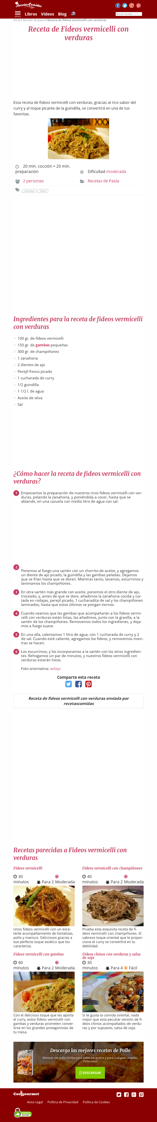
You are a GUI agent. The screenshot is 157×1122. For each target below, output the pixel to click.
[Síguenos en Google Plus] (134, 1094)
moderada (116, 171)
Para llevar (29, 190)
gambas (43, 345)
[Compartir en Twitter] (68, 685)
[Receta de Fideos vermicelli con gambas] (44, 1011)
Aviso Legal (35, 1102)
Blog (62, 14)
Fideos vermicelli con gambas (38, 954)
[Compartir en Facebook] (78, 685)
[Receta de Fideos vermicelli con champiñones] (113, 925)
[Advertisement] (78, 69)
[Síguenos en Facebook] (117, 6)
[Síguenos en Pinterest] (138, 6)
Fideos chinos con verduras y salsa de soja (111, 956)
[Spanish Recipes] (73, 14)
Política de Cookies (96, 1102)
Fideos (43, 190)
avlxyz (55, 668)
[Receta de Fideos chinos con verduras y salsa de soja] (113, 1011)
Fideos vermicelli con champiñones (112, 868)
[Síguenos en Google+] (131, 6)
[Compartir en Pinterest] (88, 685)
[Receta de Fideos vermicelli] (44, 925)
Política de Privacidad (63, 1102)
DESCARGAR (91, 1073)
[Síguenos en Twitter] (124, 6)
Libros (31, 14)
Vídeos (47, 14)
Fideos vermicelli (27, 868)
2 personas (33, 181)
